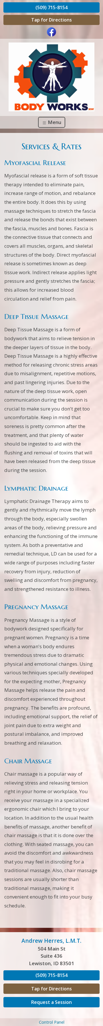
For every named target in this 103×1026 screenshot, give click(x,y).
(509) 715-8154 (51, 7)
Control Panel (51, 1022)
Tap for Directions (51, 20)
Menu (54, 122)
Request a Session (51, 1002)
